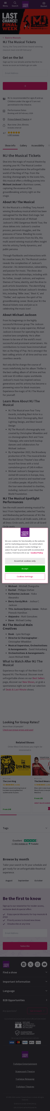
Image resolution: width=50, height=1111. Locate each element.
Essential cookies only (25, 561)
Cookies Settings (25, 576)
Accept (25, 568)
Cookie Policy (37, 552)
